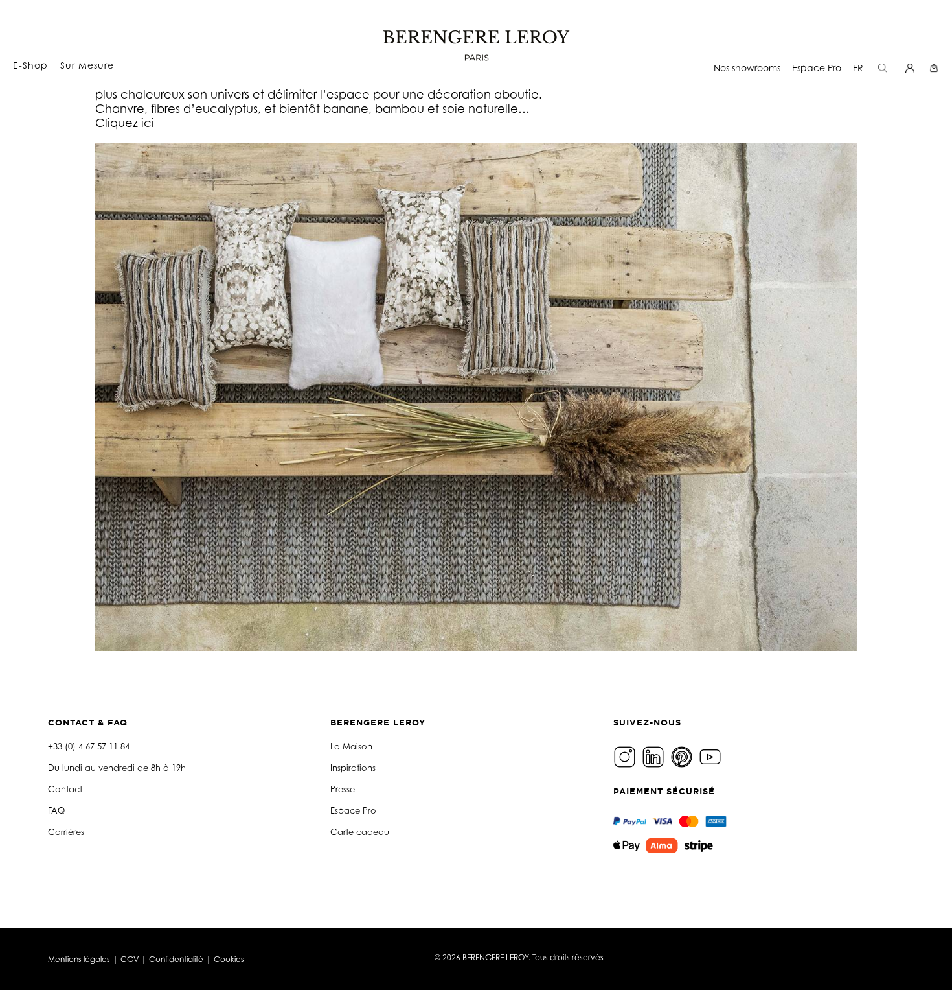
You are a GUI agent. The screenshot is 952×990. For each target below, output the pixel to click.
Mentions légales (79, 959)
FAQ (56, 810)
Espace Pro (816, 67)
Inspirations (353, 767)
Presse (342, 789)
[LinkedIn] (655, 755)
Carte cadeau (359, 832)
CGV (129, 959)
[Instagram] (626, 755)
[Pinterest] (683, 755)
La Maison (351, 746)
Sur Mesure (87, 65)
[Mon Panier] (935, 67)
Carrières (66, 832)
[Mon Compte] (911, 67)
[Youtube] (712, 755)
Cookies (229, 959)
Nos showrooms (747, 67)
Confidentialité (176, 959)
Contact (65, 789)
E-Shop (30, 65)
